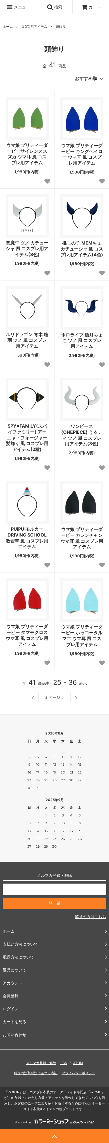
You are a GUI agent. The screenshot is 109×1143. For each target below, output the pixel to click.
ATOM (78, 1063)
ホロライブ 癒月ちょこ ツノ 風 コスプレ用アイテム (82, 340)
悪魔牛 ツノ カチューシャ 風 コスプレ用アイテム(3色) (27, 248)
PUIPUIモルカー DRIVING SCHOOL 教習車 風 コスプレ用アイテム (27, 537)
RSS (63, 1063)
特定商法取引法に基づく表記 (36, 1073)
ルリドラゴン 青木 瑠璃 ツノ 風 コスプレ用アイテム (27, 340)
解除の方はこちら (90, 916)
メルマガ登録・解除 (41, 1063)
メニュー (21, 6)
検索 (57, 6)
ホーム (8, 26)
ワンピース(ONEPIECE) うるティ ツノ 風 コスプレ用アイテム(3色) (81, 434)
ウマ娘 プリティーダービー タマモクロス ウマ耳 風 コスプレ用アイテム (27, 635)
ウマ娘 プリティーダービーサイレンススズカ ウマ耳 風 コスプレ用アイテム (27, 153)
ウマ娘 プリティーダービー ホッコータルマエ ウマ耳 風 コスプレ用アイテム (82, 635)
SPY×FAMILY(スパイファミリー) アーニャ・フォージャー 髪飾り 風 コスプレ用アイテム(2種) (27, 437)
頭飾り (61, 26)
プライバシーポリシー (78, 1073)
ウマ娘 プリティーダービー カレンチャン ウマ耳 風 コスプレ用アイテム (82, 537)
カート (94, 6)
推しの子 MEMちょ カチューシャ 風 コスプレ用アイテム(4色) (81, 248)
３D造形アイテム (34, 26)
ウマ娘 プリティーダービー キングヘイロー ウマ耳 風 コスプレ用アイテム (82, 154)
